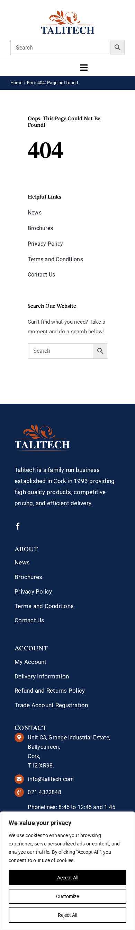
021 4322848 (44, 792)
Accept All (67, 877)
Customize (67, 896)
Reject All (67, 915)
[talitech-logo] (67, 13)
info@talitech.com (51, 779)
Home (16, 82)
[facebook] (18, 526)
